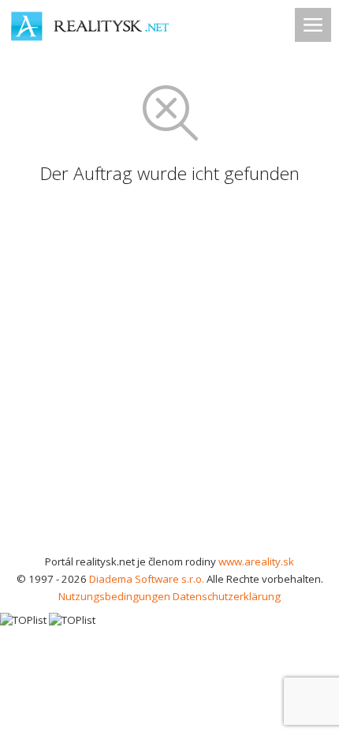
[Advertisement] (169, 375)
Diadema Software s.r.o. (146, 579)
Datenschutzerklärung (227, 596)
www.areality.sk (256, 561)
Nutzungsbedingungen (114, 596)
